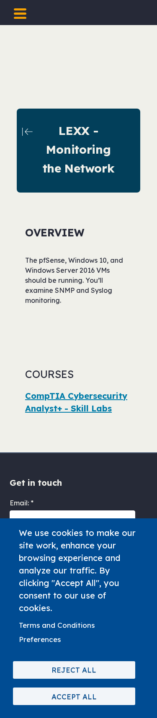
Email (19, 503)
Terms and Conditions (57, 625)
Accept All (74, 696)
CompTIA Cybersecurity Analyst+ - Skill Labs (76, 402)
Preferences (40, 639)
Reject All (73, 669)
